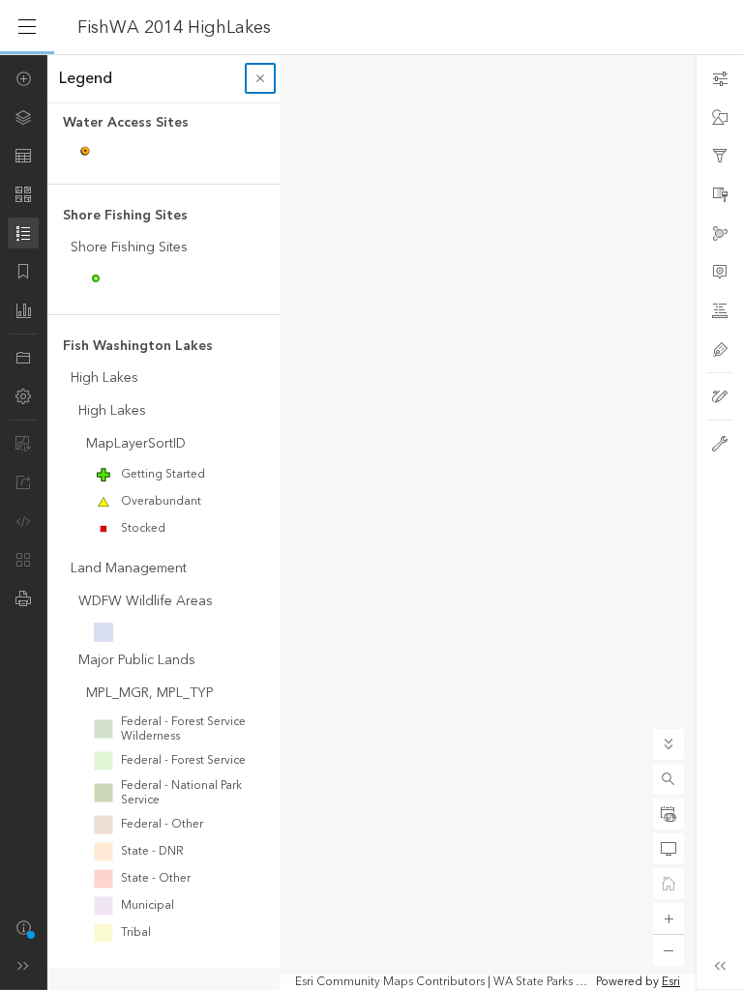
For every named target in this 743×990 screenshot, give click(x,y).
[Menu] (27, 27)
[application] (371, 522)
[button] (668, 779)
